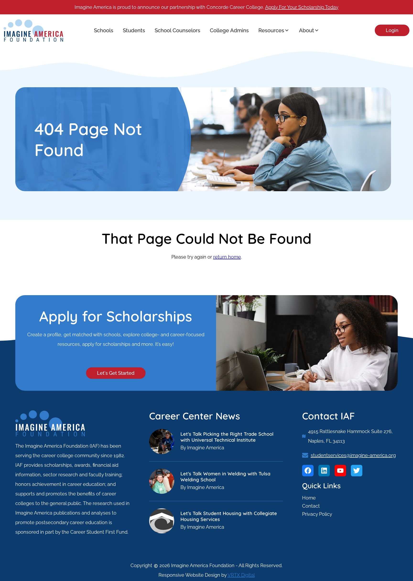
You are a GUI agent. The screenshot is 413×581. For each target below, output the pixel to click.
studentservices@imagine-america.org (353, 455)
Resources (271, 30)
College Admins (229, 30)
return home (227, 257)
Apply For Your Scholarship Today (301, 7)
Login (392, 30)
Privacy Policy (317, 514)
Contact (311, 506)
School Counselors (177, 30)
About (306, 30)
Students (134, 30)
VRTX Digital (241, 575)
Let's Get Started (116, 373)
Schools (103, 30)
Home (309, 498)
